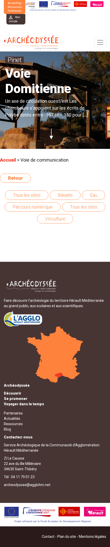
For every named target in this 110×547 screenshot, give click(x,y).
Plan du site (66, 537)
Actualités (12, 418)
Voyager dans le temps (24, 404)
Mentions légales (92, 537)
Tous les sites (26, 195)
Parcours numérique (33, 207)
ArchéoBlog (14, 3)
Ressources (14, 7)
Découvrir (12, 393)
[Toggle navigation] (100, 42)
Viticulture (55, 219)
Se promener (15, 399)
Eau (93, 195)
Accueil (8, 160)
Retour (15, 178)
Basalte (65, 195)
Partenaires (14, 10)
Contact (48, 537)
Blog (7, 429)
